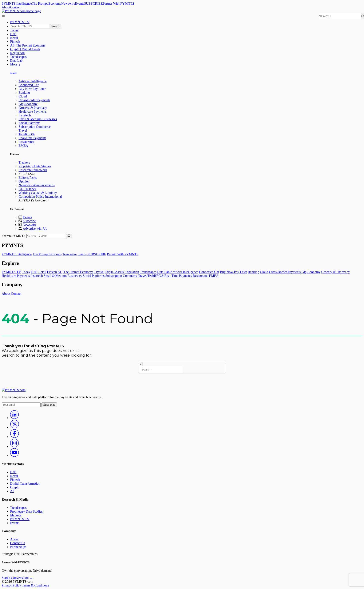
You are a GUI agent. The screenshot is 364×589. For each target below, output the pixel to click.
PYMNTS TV (19, 22)
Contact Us (17, 543)
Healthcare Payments (33, 111)
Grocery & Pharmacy (33, 107)
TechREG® (27, 134)
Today (14, 30)
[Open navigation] (3, 16)
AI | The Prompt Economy (28, 45)
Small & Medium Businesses (38, 119)
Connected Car (29, 85)
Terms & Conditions (35, 585)
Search (55, 26)
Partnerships (18, 547)
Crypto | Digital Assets (25, 49)
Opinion (24, 181)
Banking (24, 92)
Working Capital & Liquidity (38, 193)
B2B (13, 34)
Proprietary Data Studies (35, 166)
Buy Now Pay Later (32, 89)
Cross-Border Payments (34, 100)
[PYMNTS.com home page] (21, 11)
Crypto (14, 487)
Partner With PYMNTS (118, 3)
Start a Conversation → (17, 578)
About (6, 7)
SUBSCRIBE (93, 3)
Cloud (23, 96)
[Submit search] (69, 236)
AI (12, 491)
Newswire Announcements (37, 185)
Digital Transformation (25, 483)
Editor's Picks (28, 177)
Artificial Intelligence (33, 81)
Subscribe (29, 221)
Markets (15, 515)
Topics (13, 73)
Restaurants (26, 142)
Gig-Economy (28, 104)
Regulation (17, 53)
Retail (14, 38)
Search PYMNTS (13, 236)
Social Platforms (29, 123)
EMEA (23, 145)
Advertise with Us (35, 228)
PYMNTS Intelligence (17, 3)
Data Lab (16, 60)
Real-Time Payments (32, 138)
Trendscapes (18, 57)
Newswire (68, 3)
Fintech (15, 41)
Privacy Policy (11, 585)
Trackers (24, 162)
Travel (23, 130)
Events (79, 3)
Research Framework (33, 170)
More (14, 64)
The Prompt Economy (46, 3)
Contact (15, 7)
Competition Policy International (40, 196)
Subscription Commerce (35, 126)
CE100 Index (27, 189)
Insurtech (25, 115)
